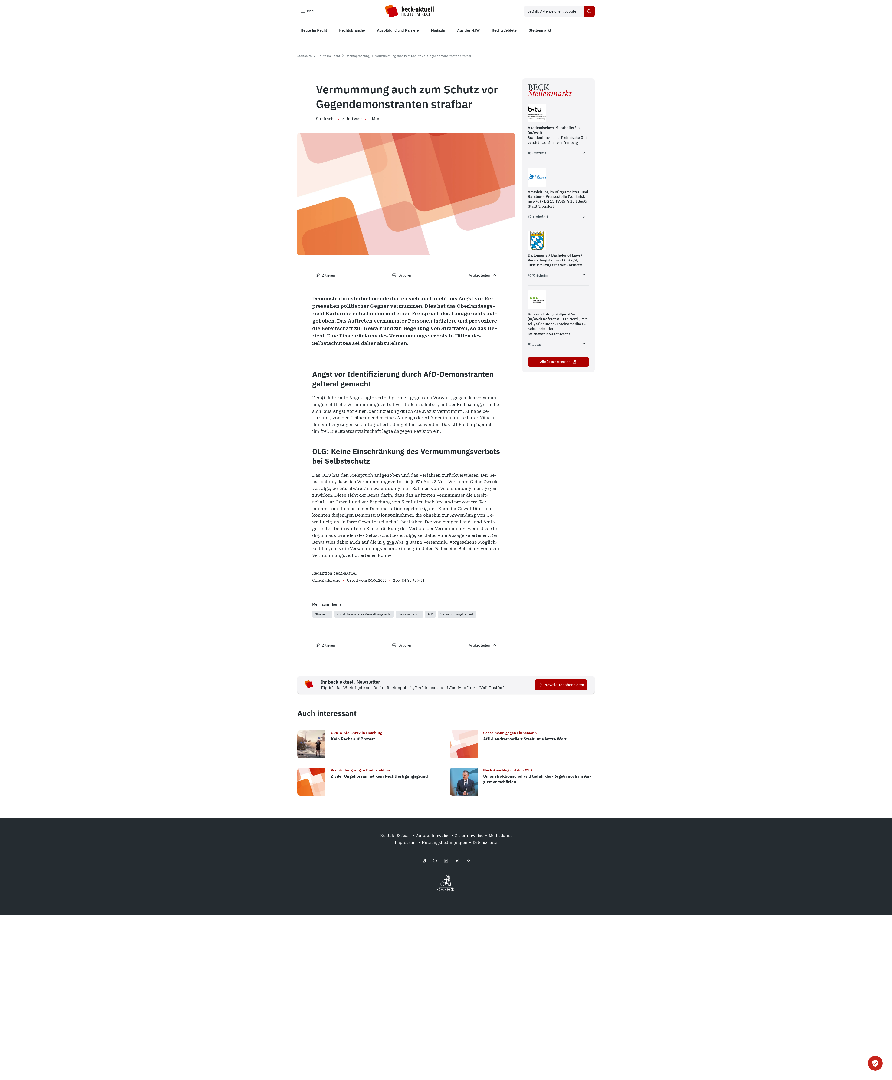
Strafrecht (322, 614)
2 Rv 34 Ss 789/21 (409, 580)
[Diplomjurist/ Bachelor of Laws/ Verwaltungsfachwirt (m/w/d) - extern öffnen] (584, 276)
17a (418, 481)
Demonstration (409, 614)
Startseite (304, 56)
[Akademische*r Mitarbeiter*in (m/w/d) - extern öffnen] (584, 153)
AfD (430, 614)
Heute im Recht (328, 56)
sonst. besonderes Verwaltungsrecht (364, 614)
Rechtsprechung (358, 56)
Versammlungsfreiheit (456, 614)
